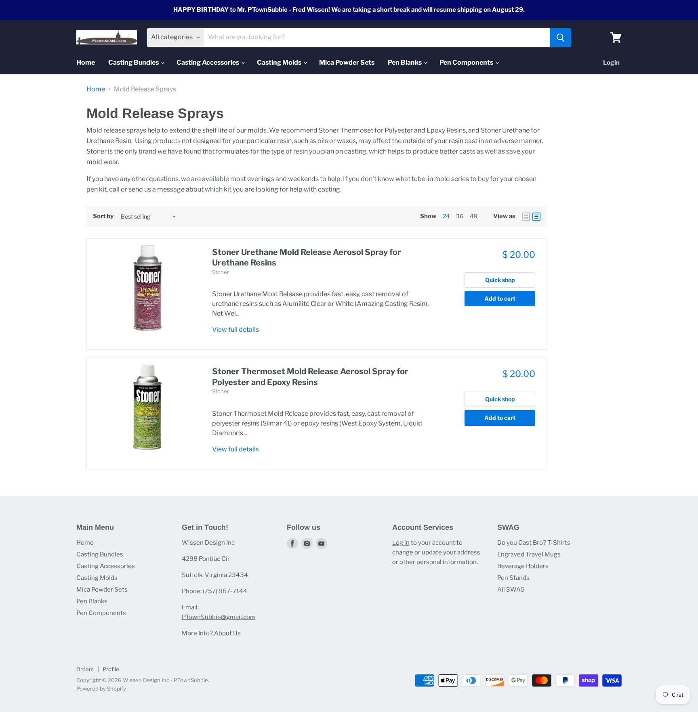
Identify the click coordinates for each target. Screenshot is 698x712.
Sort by (103, 216)
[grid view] (526, 217)
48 (473, 216)
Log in (401, 542)
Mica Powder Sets (346, 62)
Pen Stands (513, 577)
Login (611, 62)
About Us (227, 633)
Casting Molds (280, 62)
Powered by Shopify (101, 688)
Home (85, 62)
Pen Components (466, 62)
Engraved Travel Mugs (529, 554)
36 (459, 216)
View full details (235, 329)
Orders (85, 669)
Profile (111, 669)
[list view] (536, 217)
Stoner (220, 272)
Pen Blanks (405, 62)
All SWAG (511, 589)
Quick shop (500, 279)
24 (446, 216)
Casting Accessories (208, 62)
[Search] (560, 37)
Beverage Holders (523, 566)
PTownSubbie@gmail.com (219, 617)
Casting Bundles (134, 62)
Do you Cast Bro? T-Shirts (533, 542)
